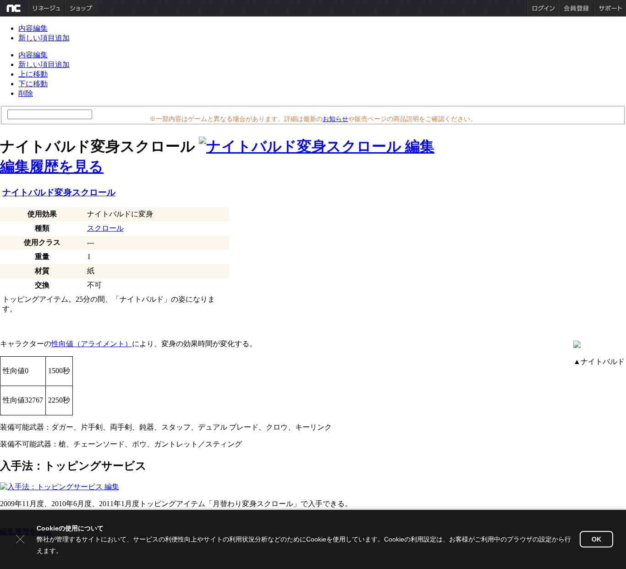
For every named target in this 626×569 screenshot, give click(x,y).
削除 (25, 93)
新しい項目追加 (44, 38)
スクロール (105, 228)
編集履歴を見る (52, 166)
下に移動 (33, 84)
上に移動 (33, 74)
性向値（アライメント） (91, 344)
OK (596, 539)
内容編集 (33, 28)
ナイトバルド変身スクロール (58, 192)
